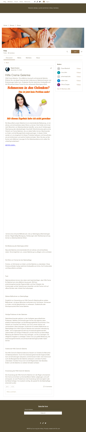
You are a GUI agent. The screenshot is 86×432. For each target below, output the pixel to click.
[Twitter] (40, 2)
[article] (29, 231)
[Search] (67, 51)
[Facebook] (35, 2)
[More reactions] (12, 387)
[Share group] (81, 52)
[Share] (51, 68)
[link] (9, 58)
